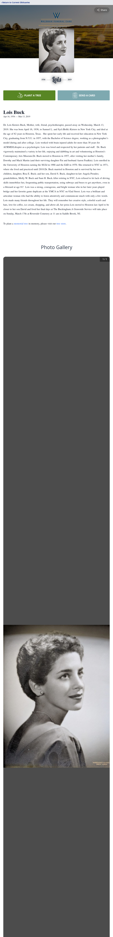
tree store (61, 223)
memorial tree (21, 223)
